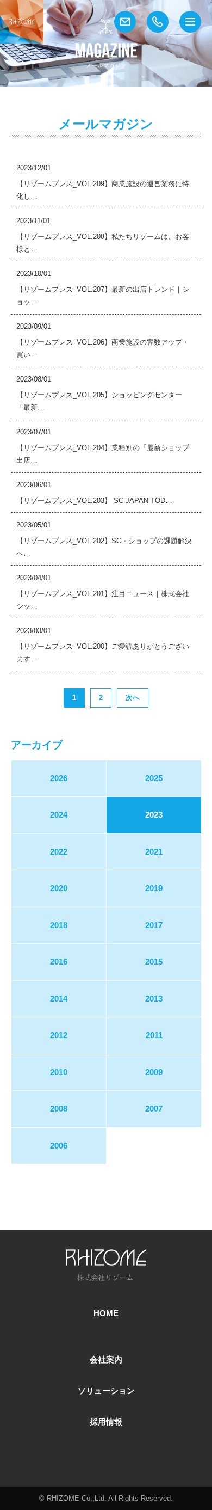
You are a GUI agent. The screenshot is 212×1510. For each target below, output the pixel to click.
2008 (58, 1108)
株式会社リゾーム (21, 22)
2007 (154, 1108)
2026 (58, 778)
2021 (154, 852)
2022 (58, 852)
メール (125, 22)
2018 (58, 925)
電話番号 (158, 22)
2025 (154, 778)
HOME (106, 1313)
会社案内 (106, 1359)
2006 (58, 1145)
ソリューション (106, 1390)
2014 (58, 999)
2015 (154, 961)
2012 (58, 1035)
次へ (133, 697)
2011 (154, 1035)
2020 (58, 888)
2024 (58, 815)
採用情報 (106, 1421)
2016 (58, 961)
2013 (154, 999)
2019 (154, 888)
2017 (154, 925)
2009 (154, 1072)
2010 (58, 1072)
